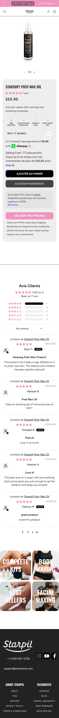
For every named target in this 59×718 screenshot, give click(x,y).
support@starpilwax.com (18, 668)
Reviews (44, 691)
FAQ (15, 696)
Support (15, 701)
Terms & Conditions (15, 711)
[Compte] (48, 11)
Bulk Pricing (44, 711)
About (14, 691)
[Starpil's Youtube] (46, 656)
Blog (44, 696)
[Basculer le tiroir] (4, 12)
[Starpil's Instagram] (39, 656)
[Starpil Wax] (29, 12)
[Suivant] (34, 72)
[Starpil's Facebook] (54, 656)
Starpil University (44, 701)
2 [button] (28, 532)
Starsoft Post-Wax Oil (36, 339)
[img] (24, 344)
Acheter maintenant (29, 183)
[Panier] (54, 11)
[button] (14, 93)
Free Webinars (44, 706)
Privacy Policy (15, 706)
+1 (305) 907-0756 (18, 658)
